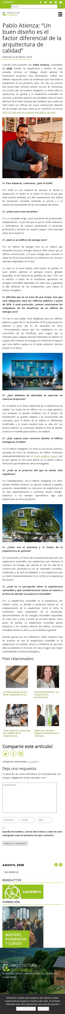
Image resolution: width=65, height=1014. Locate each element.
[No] (61, 1004)
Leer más (43, 1008)
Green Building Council (46, 456)
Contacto (8, 2)
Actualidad (33, 761)
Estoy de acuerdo (26, 1008)
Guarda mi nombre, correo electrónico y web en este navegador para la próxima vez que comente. (32, 833)
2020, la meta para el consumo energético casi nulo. (29, 112)
